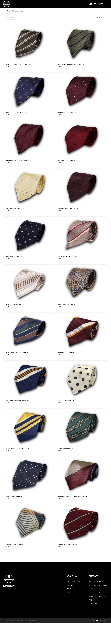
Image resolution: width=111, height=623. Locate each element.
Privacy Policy (95, 593)
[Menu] (107, 4)
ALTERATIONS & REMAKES (98, 585)
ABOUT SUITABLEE (73, 581)
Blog (69, 593)
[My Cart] (94, 4)
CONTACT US (93, 604)
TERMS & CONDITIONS (97, 596)
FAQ (90, 600)
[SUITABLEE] (44, 4)
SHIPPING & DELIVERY (97, 581)
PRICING (70, 585)
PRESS (69, 589)
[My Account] (90, 4)
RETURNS (92, 589)
